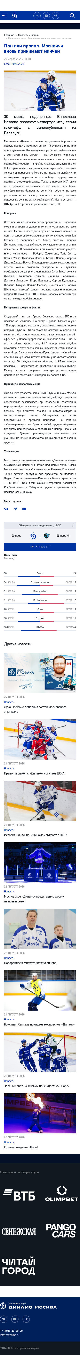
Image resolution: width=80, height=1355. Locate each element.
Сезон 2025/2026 (14, 64)
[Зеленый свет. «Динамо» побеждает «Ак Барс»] (40, 1052)
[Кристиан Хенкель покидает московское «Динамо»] (40, 990)
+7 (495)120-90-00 (11, 1331)
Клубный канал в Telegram (22, 487)
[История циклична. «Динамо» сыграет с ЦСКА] (40, 801)
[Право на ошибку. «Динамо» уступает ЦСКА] (40, 739)
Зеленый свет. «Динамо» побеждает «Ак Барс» (36, 1086)
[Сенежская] (19, 1230)
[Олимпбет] (61, 1194)
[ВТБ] (19, 1194)
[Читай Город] (19, 1265)
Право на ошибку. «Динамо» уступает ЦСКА (34, 773)
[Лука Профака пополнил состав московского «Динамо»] (40, 673)
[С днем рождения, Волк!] (40, 1113)
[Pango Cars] (61, 1230)
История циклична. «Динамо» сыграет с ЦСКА (35, 835)
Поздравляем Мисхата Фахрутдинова (30, 963)
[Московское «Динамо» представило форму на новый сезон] (40, 862)
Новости (9, 702)
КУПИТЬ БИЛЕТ (40, 547)
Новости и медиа (28, 35)
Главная (9, 35)
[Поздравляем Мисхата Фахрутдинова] (40, 929)
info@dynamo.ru (9, 1335)
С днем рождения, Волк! (21, 1147)
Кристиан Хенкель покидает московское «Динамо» (39, 1024)
